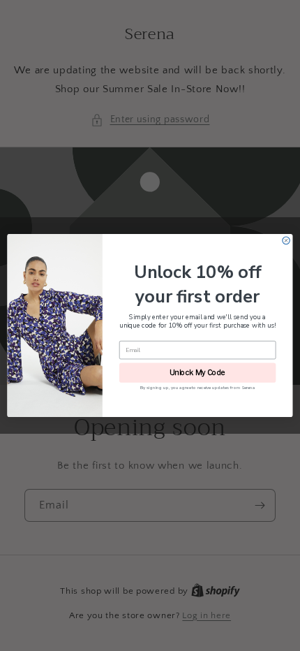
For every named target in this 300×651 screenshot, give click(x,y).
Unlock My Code (197, 372)
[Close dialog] (286, 240)
